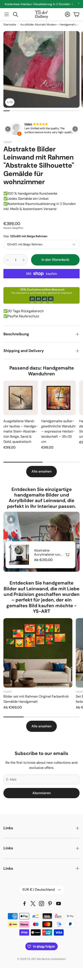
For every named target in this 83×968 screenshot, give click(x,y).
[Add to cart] (67, 554)
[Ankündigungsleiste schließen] (79, 3)
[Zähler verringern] (7, 260)
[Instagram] (41, 903)
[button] (6, 14)
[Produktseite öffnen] (20, 397)
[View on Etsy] (16, 129)
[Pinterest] (50, 903)
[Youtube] (58, 903)
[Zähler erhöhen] (23, 260)
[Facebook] (24, 903)
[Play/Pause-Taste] (11, 519)
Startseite (9, 24)
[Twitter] (33, 903)
